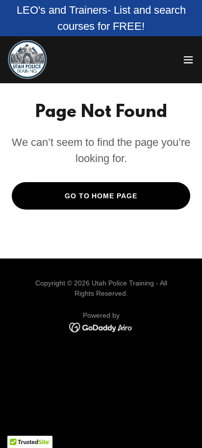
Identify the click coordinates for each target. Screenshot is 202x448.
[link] (27, 59)
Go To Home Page (101, 196)
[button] (188, 60)
